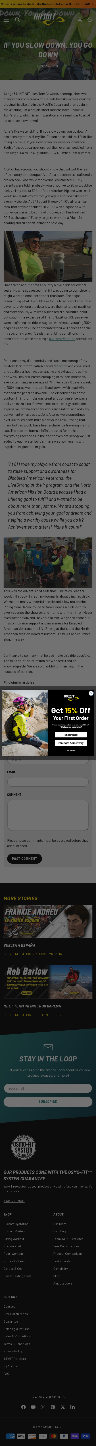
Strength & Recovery (70, 743)
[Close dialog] (91, 693)
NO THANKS (71, 750)
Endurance (71, 734)
